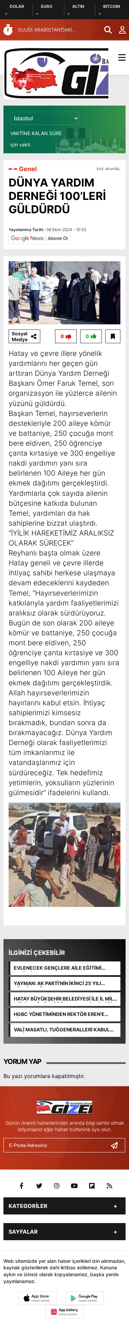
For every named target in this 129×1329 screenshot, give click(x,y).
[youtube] (74, 1186)
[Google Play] (84, 1298)
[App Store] (37, 1298)
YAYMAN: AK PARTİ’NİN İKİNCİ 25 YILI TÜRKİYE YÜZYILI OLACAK (57, 983)
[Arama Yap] (105, 29)
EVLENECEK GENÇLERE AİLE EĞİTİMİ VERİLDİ (57, 968)
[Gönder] (117, 1145)
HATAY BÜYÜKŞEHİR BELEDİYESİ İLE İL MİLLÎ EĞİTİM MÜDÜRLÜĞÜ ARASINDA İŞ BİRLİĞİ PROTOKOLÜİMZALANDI (66, 999)
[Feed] (109, 1186)
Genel (28, 168)
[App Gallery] (64, 1312)
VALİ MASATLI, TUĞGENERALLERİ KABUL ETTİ (62, 1030)
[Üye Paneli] (119, 29)
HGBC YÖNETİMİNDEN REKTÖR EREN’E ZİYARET (59, 1014)
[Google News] (40, 238)
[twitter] (39, 1186)
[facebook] (21, 1186)
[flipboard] (92, 1186)
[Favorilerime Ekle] (112, 336)
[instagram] (57, 1186)
